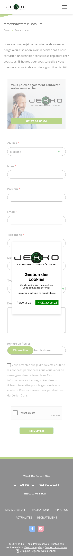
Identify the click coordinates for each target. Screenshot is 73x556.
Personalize (24, 302)
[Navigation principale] (64, 7)
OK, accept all (48, 302)
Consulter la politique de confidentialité (37, 293)
